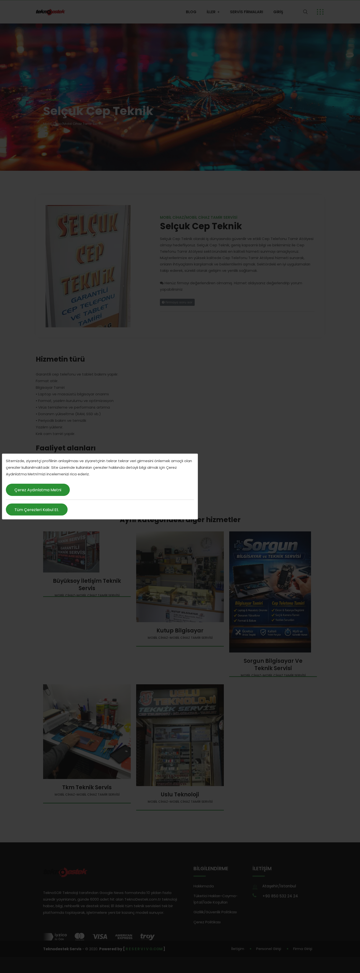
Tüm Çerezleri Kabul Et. (36, 510)
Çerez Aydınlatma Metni (37, 490)
